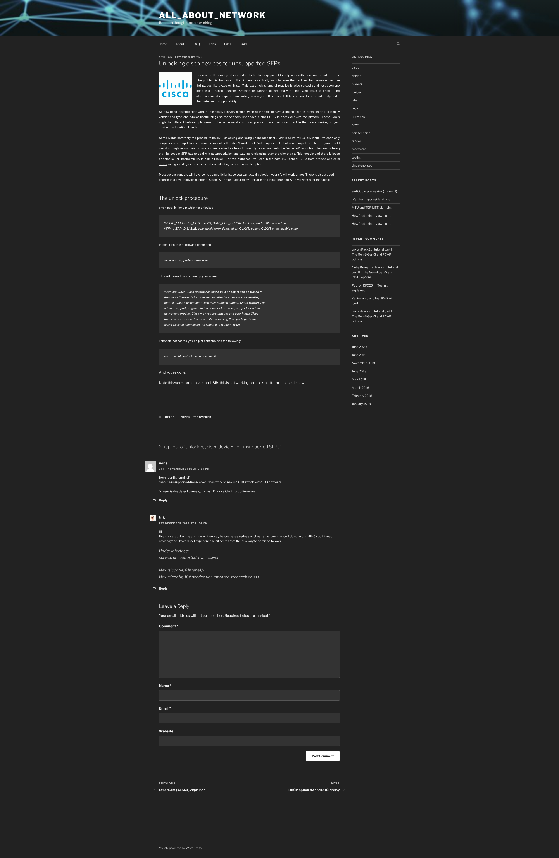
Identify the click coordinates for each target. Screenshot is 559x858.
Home (163, 44)
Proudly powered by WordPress (180, 848)
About (179, 44)
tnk (199, 57)
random (357, 141)
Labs (212, 44)
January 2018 (361, 404)
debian (356, 76)
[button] (398, 44)
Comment (168, 626)
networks (358, 116)
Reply (163, 500)
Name (165, 686)
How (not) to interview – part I (372, 223)
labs (354, 100)
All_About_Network (212, 15)
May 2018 (359, 379)
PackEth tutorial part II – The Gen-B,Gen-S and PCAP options (373, 254)
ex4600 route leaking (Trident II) (374, 191)
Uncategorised (362, 165)
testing (356, 157)
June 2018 (359, 371)
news (355, 124)
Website (166, 731)
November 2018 (363, 363)
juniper (184, 417)
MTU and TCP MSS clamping (372, 207)
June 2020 (359, 347)
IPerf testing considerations (371, 199)
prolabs (321, 158)
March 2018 (360, 387)
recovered (202, 417)
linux (355, 108)
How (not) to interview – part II (372, 215)
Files (227, 44)
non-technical (361, 133)
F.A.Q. (196, 44)
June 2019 (359, 355)
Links (243, 44)
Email (165, 708)
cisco (170, 417)
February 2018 (362, 395)
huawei (357, 84)
